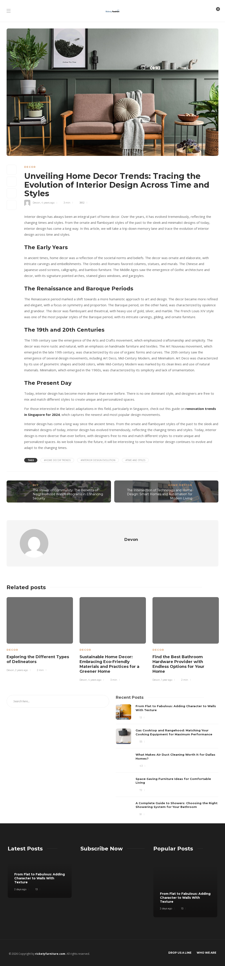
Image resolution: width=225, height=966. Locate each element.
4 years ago (47, 202)
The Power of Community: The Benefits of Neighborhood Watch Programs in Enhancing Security (68, 494)
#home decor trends (57, 460)
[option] (39, 633)
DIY (36, 485)
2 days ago (20, 889)
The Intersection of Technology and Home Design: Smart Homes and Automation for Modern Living (159, 494)
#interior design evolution (98, 460)
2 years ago (21, 670)
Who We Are (206, 952)
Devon (36, 202)
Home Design (180, 485)
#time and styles (135, 460)
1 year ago (166, 679)
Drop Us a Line (179, 952)
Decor (30, 166)
